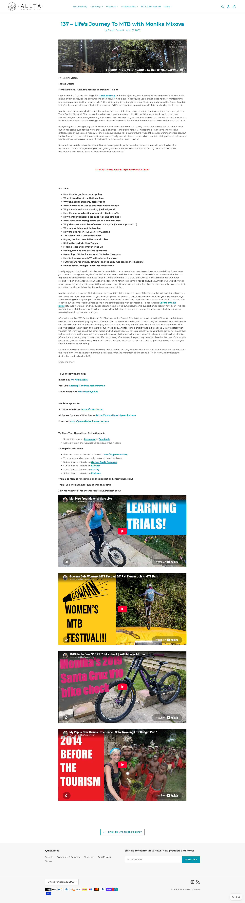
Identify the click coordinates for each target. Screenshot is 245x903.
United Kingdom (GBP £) (61, 881)
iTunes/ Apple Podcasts (104, 462)
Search (48, 857)
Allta (180, 889)
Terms (48, 861)
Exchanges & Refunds (68, 857)
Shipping (88, 857)
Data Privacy (104, 857)
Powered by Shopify (191, 889)
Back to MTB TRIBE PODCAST (124, 832)
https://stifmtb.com (92, 409)
